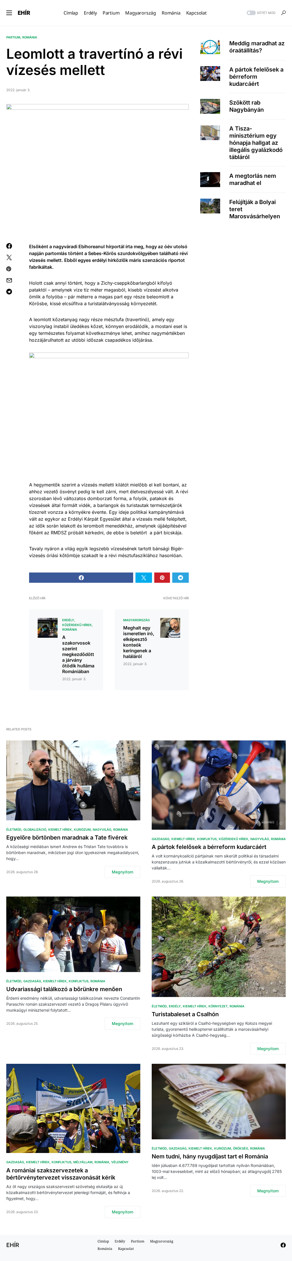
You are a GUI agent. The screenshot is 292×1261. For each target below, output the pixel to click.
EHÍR (24, 12)
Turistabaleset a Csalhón (185, 1014)
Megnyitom (122, 871)
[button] (9, 13)
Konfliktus (207, 839)
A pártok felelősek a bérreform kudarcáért (256, 76)
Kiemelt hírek (60, 830)
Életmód (13, 830)
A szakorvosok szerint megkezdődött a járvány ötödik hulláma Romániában (78, 654)
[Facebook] (283, 1245)
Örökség (240, 1148)
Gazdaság (160, 839)
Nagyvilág (102, 830)
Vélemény (120, 1162)
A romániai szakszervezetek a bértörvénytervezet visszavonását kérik (60, 1174)
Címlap (103, 1241)
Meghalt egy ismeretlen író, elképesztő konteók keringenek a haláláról (138, 642)
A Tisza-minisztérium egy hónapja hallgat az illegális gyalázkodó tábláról (256, 142)
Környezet (218, 1006)
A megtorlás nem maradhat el (252, 179)
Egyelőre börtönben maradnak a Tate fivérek (66, 837)
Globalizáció (34, 830)
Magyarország (136, 620)
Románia (29, 37)
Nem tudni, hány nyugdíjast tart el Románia (210, 1156)
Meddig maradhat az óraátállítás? (257, 47)
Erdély (68, 620)
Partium (13, 37)
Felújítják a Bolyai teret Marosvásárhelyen (254, 209)
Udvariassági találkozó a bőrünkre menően (64, 989)
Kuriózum (82, 830)
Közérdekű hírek (77, 625)
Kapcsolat (126, 1248)
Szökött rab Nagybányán (246, 106)
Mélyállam (82, 1162)
